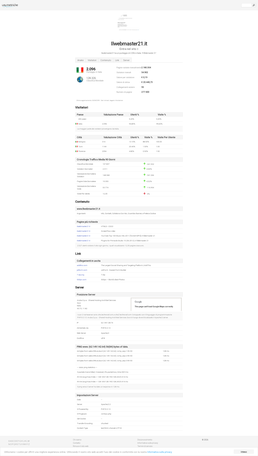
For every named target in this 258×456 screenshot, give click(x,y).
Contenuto (106, 60)
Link (117, 60)
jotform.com (82, 270)
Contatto (76, 443)
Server (126, 60)
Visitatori (92, 60)
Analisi (80, 60)
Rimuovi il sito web (80, 446)
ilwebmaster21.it (83, 226)
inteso (244, 451)
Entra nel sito (127, 49)
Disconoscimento (144, 440)
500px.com (81, 280)
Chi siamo (77, 440)
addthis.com (82, 265)
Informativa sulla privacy (159, 451)
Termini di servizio (145, 446)
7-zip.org (80, 275)
